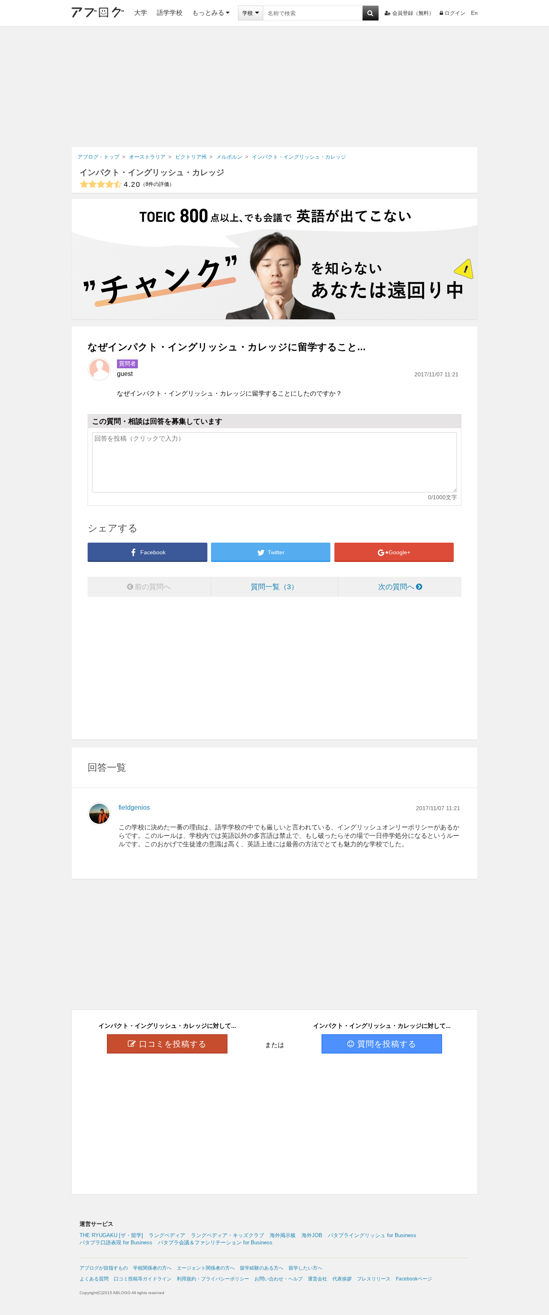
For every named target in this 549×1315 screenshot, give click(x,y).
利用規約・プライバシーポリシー (213, 1279)
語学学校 (169, 12)
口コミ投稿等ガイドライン (143, 1279)
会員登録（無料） (413, 13)
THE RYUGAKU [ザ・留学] (111, 1235)
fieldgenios (134, 807)
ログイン (455, 13)
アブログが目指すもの (104, 1268)
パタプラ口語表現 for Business (116, 1242)
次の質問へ (396, 587)
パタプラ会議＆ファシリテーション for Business (215, 1242)
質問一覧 (271, 587)
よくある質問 (94, 1279)
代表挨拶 (342, 1279)
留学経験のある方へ (261, 1268)
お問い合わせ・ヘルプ (278, 1279)
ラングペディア (167, 1235)
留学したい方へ (305, 1268)
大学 (140, 12)
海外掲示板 (283, 1235)
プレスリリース (374, 1279)
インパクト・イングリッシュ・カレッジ (152, 172)
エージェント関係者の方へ (206, 1268)
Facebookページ (414, 1279)
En (474, 13)
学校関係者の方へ (152, 1268)
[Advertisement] (274, 87)
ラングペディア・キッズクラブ (227, 1235)
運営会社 (317, 1279)
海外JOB (311, 1235)
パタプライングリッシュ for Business (372, 1235)
